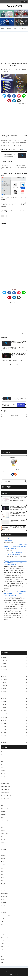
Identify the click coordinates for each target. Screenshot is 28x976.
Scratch (3, 890)
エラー (2, 924)
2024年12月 (14, 670)
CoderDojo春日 (5, 789)
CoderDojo (4, 773)
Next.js (3, 861)
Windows (3, 902)
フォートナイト (5, 940)
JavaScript (3, 849)
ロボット (3, 956)
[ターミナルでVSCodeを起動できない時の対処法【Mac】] (14, 96)
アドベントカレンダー (6, 918)
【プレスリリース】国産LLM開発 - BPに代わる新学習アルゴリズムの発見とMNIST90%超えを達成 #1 (15, 562)
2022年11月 (14, 682)
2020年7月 (14, 736)
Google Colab (4, 833)
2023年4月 (14, 673)
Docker (3, 811)
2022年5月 (14, 695)
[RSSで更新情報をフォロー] (15, 474)
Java (2, 846)
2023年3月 (14, 676)
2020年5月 (14, 742)
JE (1, 852)
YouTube (3, 912)
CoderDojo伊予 (5, 780)
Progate (3, 874)
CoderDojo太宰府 (5, 786)
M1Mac (3, 858)
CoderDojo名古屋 (5, 783)
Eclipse (3, 817)
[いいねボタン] (2, 216)
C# (2, 767)
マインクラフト (5, 953)
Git (2, 827)
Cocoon (3, 770)
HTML (2, 843)
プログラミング (5, 946)
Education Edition (5, 821)
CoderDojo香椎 (5, 799)
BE (2, 761)
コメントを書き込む (14, 415)
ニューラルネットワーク (7, 937)
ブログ (2, 943)
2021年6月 (14, 729)
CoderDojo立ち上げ (6, 795)
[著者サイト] (12, 474)
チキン (14, 468)
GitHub (3, 830)
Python (3, 877)
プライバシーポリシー (7, 972)
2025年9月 (14, 663)
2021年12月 (14, 710)
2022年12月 (14, 679)
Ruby (2, 880)
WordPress (3, 906)
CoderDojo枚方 (5, 792)
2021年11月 (14, 714)
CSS (2, 805)
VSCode (4, 223)
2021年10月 (14, 717)
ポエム (2, 950)
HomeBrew (4, 839)
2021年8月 (14, 723)
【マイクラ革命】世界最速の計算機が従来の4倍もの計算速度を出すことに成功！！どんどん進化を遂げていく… (15, 546)
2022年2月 (14, 704)
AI (1, 751)
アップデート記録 (5, 915)
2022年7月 (14, 692)
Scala (2, 887)
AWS (2, 755)
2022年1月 (14, 707)
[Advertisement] (14, 47)
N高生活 (3, 865)
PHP (2, 871)
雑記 (2, 962)
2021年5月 (14, 733)
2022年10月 (14, 685)
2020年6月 (14, 739)
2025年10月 (14, 660)
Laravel (3, 855)
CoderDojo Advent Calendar (8, 777)
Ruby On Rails (4, 884)
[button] (25, 481)
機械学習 (3, 959)
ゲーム (2, 928)
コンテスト (4, 931)
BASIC (2, 758)
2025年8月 (14, 666)
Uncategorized (4, 893)
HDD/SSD (3, 836)
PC (2, 868)
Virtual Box (4, 896)
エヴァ (2, 921)
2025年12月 (14, 657)
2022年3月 (14, 701)
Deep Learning (4, 808)
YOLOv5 (3, 909)
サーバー (3, 934)
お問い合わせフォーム (20, 972)
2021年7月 (14, 726)
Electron (3, 824)
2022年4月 (14, 698)
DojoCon (3, 814)
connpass (3, 802)
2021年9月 (14, 720)
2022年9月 (14, 688)
